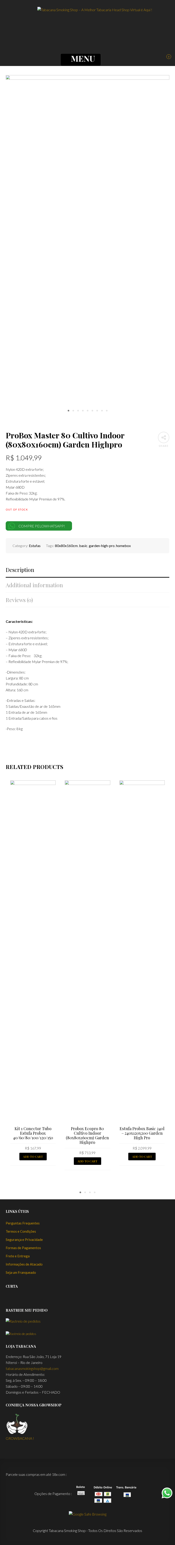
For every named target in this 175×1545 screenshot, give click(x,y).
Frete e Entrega (18, 1256)
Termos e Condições (21, 1231)
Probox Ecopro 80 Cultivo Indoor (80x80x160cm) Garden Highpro (87, 1135)
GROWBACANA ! (20, 1438)
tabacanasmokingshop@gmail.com (32, 1368)
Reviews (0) (19, 600)
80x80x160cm (66, 545)
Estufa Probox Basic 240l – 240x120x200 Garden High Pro (142, 1133)
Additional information (34, 585)
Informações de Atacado (24, 1264)
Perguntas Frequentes (23, 1223)
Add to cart (33, 1156)
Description (20, 570)
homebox (123, 545)
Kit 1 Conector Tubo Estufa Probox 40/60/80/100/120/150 (33, 1133)
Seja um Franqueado (21, 1272)
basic (83, 545)
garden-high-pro (102, 545)
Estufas (35, 545)
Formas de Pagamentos (23, 1248)
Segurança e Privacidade (24, 1239)
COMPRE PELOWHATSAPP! (41, 526)
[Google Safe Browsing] (87, 1513)
